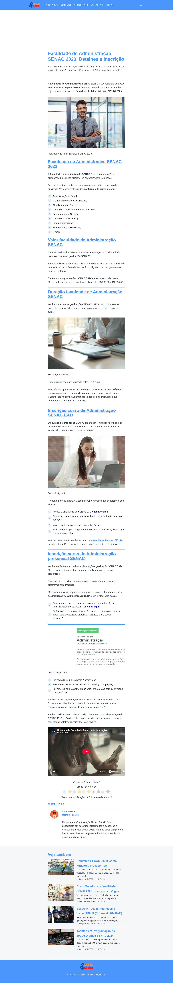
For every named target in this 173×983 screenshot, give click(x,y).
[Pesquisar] (141, 5)
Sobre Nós (109, 5)
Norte (86, 5)
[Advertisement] (86, 27)
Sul (101, 5)
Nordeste (78, 5)
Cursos (55, 5)
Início (47, 5)
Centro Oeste (66, 5)
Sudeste (94, 5)
